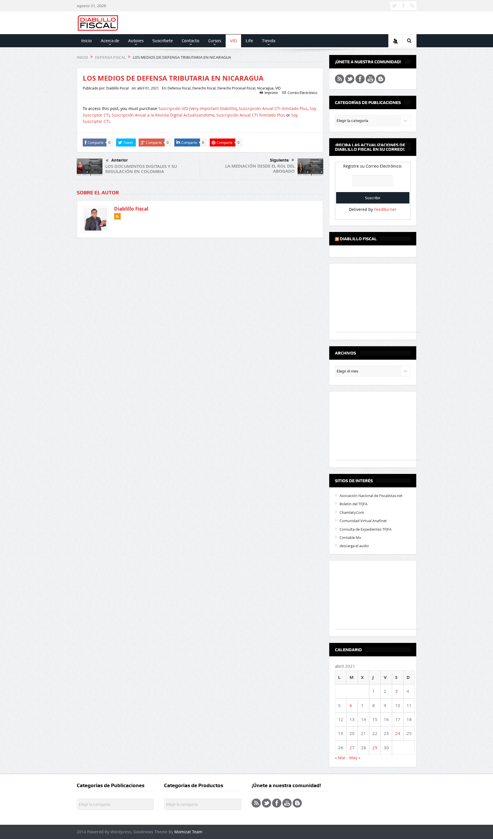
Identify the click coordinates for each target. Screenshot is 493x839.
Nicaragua (265, 88)
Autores (136, 40)
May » (354, 757)
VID (233, 40)
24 (397, 733)
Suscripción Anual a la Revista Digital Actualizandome (163, 115)
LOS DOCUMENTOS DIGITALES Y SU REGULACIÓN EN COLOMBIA (141, 168)
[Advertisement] (378, 300)
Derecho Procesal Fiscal (236, 88)
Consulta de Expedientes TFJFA (365, 529)
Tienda (268, 40)
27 (352, 747)
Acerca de (110, 40)
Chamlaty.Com (352, 512)
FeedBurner (385, 209)
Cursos (214, 40)
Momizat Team (188, 831)
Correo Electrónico (302, 92)
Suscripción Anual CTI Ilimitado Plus (273, 108)
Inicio (86, 40)
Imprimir (271, 92)
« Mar (340, 757)
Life (249, 40)
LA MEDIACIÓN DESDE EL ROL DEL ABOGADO (260, 168)
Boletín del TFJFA (353, 503)
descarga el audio (354, 545)
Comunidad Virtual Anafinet (363, 520)
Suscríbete (162, 40)
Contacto (190, 40)
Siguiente (279, 160)
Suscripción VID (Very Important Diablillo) (197, 108)
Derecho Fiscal (204, 88)
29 (374, 747)
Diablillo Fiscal (117, 88)
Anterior (119, 160)
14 (363, 719)
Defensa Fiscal (179, 88)
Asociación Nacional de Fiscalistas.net (371, 495)
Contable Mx (350, 537)
